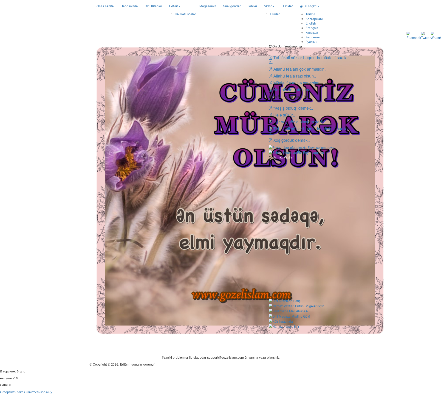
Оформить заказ (12, 391)
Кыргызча (312, 37)
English (310, 23)
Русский (311, 41)
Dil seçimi (309, 6)
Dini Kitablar (153, 6)
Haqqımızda (129, 6)
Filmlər (275, 14)
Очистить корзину (39, 391)
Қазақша (311, 32)
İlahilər (252, 6)
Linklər (288, 6)
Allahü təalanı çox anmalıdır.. (299, 69)
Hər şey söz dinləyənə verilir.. (299, 122)
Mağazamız (207, 6)
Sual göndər (232, 6)
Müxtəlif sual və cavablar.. (296, 83)
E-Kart (173, 6)
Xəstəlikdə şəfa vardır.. (293, 89)
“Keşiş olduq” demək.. (292, 108)
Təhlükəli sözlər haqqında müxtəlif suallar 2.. (309, 59)
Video (268, 6)
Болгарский (314, 18)
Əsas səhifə (105, 6)
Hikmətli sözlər (185, 14)
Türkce (310, 14)
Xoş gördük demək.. (291, 140)
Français (311, 27)
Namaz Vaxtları (282, 157)
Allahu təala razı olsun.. (294, 76)
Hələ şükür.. (283, 115)
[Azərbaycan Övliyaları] (296, 152)
